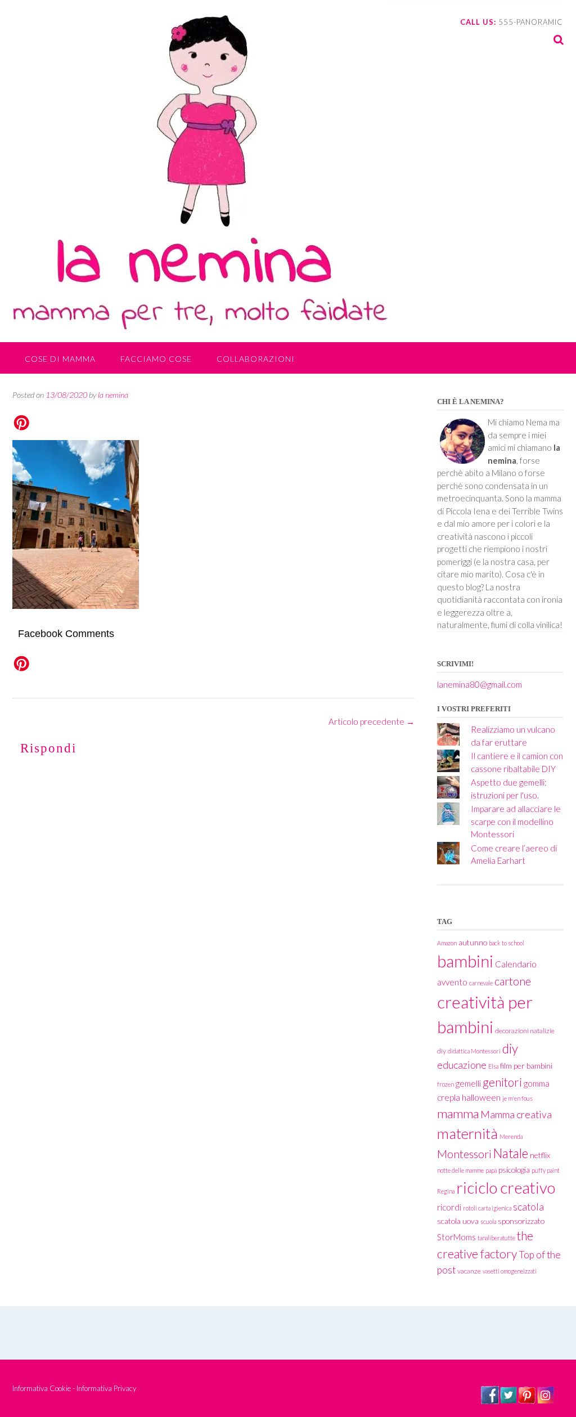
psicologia (514, 1169)
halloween (481, 1097)
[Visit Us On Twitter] (508, 1401)
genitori (502, 1082)
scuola (488, 1221)
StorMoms (456, 1237)
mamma (458, 1113)
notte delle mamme (460, 1170)
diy (510, 1048)
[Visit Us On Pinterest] (527, 1401)
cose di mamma (60, 359)
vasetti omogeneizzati (510, 1271)
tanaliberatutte (496, 1237)
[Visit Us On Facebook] (489, 1401)
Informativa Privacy (106, 1388)
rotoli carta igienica (487, 1208)
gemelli (468, 1083)
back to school (506, 943)
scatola (528, 1207)
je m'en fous (517, 1098)
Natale (510, 1153)
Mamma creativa (516, 1114)
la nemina (113, 395)
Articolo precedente (371, 721)
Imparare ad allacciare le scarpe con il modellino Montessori (516, 821)
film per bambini (526, 1065)
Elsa (493, 1066)
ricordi (449, 1207)
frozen (445, 1084)
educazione (462, 1065)
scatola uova (458, 1221)
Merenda (511, 1136)
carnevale (481, 982)
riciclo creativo (505, 1187)
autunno (472, 942)
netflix (540, 1155)
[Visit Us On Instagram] (545, 1401)
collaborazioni (256, 359)
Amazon (447, 943)
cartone (512, 981)
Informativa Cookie (41, 1388)
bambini (465, 961)
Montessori (464, 1153)
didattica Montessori (474, 1051)
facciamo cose (156, 359)
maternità (467, 1133)
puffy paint (546, 1170)
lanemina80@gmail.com (479, 684)
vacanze (469, 1271)
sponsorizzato (521, 1221)
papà (491, 1170)
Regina (445, 1191)
